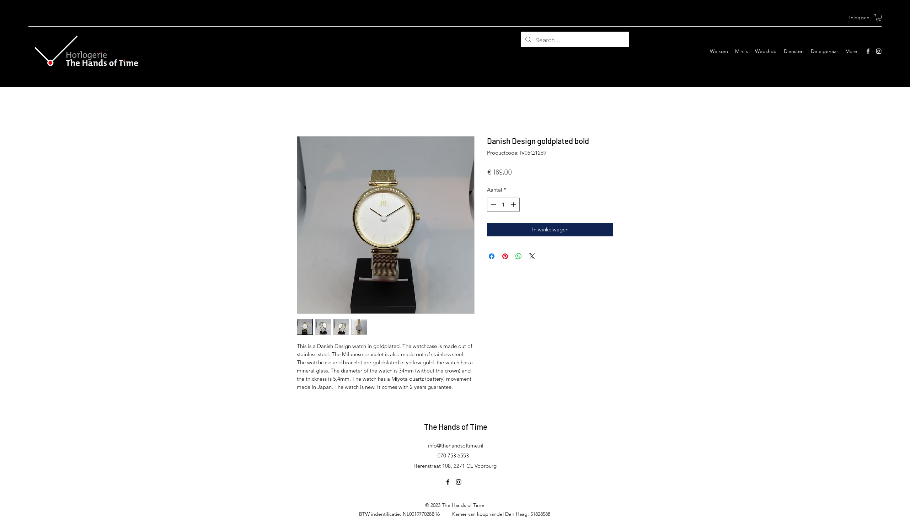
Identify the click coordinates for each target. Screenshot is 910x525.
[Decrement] (493, 204)
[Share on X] (532, 256)
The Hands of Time (455, 426)
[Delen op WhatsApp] (518, 256)
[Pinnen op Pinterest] (505, 256)
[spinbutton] (503, 204)
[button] (878, 17)
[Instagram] (878, 51)
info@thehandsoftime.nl (455, 445)
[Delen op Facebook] (491, 256)
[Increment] (514, 204)
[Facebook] (868, 51)
